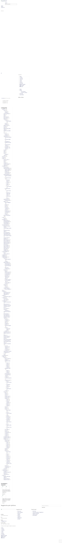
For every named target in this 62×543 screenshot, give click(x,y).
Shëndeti (21, 86)
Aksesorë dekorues (8, 259)
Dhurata (3, 157)
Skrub (7, 198)
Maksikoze (5, 238)
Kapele (6, 359)
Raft (4, 252)
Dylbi (4, 115)
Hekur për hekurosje (8, 265)
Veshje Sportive (8, 388)
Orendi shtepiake (4, 251)
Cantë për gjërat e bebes (7, 228)
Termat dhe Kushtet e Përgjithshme (38, 512)
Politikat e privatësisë (36, 513)
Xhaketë (6, 435)
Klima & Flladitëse (7, 289)
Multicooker (7, 275)
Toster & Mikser (7, 282)
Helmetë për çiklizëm (8, 137)
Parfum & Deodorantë (7, 215)
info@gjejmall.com (4, 521)
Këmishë (7, 416)
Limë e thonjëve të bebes (7, 235)
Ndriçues (5, 284)
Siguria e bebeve (6, 246)
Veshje (3, 356)
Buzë (5, 206)
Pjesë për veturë (6, 478)
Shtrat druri (5, 244)
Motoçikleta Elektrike (7, 221)
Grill (4, 161)
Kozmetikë (21, 83)
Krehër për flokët (7, 200)
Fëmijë (5, 357)
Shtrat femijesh (6, 245)
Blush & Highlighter (8, 202)
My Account (19, 511)
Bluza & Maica (8, 410)
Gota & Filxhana (7, 273)
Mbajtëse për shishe (8, 142)
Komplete (5, 471)
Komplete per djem (6, 436)
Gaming (5, 309)
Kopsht (3, 158)
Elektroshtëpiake (6, 262)
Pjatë (6, 278)
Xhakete (6, 390)
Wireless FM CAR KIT (6, 479)
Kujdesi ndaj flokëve (7, 168)
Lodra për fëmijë (6, 237)
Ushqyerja (5, 249)
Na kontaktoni (22, 94)
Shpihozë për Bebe (6, 243)
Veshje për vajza (7, 380)
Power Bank (5, 298)
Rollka (6, 449)
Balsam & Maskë (7, 169)
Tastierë (6, 330)
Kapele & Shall (7, 396)
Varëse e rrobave (6, 253)
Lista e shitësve (23, 91)
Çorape (7, 364)
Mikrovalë (6, 267)
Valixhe (5, 155)
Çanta (5, 110)
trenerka (6, 433)
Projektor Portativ (6, 337)
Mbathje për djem (7, 360)
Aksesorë (21, 82)
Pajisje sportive (6, 136)
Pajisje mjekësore (6, 293)
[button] (6, 2)
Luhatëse (5, 162)
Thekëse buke (7, 268)
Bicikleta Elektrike (6, 220)
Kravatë (5, 126)
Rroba (6, 450)
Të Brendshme (7, 432)
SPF (6, 185)
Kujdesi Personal (6, 199)
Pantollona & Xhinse (7, 472)
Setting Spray (7, 212)
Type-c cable (6, 299)
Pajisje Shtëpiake (22, 84)
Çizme (7, 400)
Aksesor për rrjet (6, 304)
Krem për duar (6, 167)
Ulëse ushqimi (6, 248)
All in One (3, 156)
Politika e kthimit (35, 514)
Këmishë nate (7, 397)
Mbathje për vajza (7, 368)
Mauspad (6, 323)
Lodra (3, 217)
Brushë (6, 205)
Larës (7, 183)
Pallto (6, 406)
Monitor (6, 324)
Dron (4, 307)
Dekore (5, 258)
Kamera (6, 319)
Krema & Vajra (8, 190)
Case (6, 345)
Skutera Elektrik (6, 222)
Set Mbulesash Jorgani (7, 296)
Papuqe (7, 366)
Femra (6, 111)
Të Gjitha (21, 77)
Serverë (5, 338)
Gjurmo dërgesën (20, 512)
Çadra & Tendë (6, 159)
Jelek (6, 395)
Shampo (6, 171)
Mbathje (6, 398)
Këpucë (7, 365)
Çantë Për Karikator (6, 113)
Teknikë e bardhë (6, 288)
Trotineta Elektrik (6, 223)
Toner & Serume (8, 186)
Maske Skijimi (7, 141)
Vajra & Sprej (7, 173)
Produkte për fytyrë (8, 177)
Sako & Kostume (8, 421)
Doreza (5, 160)
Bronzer (6, 204)
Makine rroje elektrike (8, 175)
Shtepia (3, 295)
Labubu (5, 218)
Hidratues (7, 182)
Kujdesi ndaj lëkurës (6, 174)
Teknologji (21, 78)
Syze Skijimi (6, 146)
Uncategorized (4, 355)
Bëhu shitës (21, 97)
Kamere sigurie (6, 313)
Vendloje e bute (6, 250)
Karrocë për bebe (6, 232)
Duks (7, 381)
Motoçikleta (22, 85)
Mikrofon (5, 335)
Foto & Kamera (6, 308)
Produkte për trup (7, 188)
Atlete (7, 399)
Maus (6, 322)
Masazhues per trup (7, 292)
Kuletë (5, 127)
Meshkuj (6, 112)
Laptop (6, 321)
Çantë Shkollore (8, 121)
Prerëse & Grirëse (7, 279)
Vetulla (6, 214)
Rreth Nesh (21, 93)
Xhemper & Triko (8, 427)
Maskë (7, 184)
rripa (4, 151)
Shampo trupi (8, 196)
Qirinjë (6, 261)
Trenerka (6, 376)
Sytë (5, 213)
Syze (4, 153)
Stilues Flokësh (7, 172)
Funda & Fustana (8, 382)
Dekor (4, 114)
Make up (5, 201)
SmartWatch (7, 349)
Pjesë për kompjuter (8, 325)
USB (4, 354)
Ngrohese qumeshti (7, 242)
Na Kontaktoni (35, 515)
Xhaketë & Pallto (8, 425)
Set (6, 387)
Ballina (21, 76)
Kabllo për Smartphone (7, 311)
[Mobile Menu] (1, 73)
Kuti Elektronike (7, 274)
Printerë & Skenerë (6, 336)
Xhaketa (6, 467)
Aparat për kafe (7, 263)
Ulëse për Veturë (6, 247)
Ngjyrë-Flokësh (7, 170)
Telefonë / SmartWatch (7, 343)
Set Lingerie (6, 429)
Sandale (7, 367)
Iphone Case (5, 116)
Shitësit (21, 90)
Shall (4, 152)
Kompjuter (6, 320)
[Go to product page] (6, 487)
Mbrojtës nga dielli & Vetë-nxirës (8, 193)
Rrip (2, 290)
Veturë (3, 475)
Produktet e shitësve (24, 92)
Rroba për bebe (7, 373)
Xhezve (6, 283)
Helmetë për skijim (8, 139)
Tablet (6, 327)
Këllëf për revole (6, 125)
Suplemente (5, 294)
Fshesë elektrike (7, 264)
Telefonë (6, 350)
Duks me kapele (7, 358)
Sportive (6, 431)
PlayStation (6, 310)
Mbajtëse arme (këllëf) (7, 130)
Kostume (7, 457)
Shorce (6, 430)
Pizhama (7, 386)
